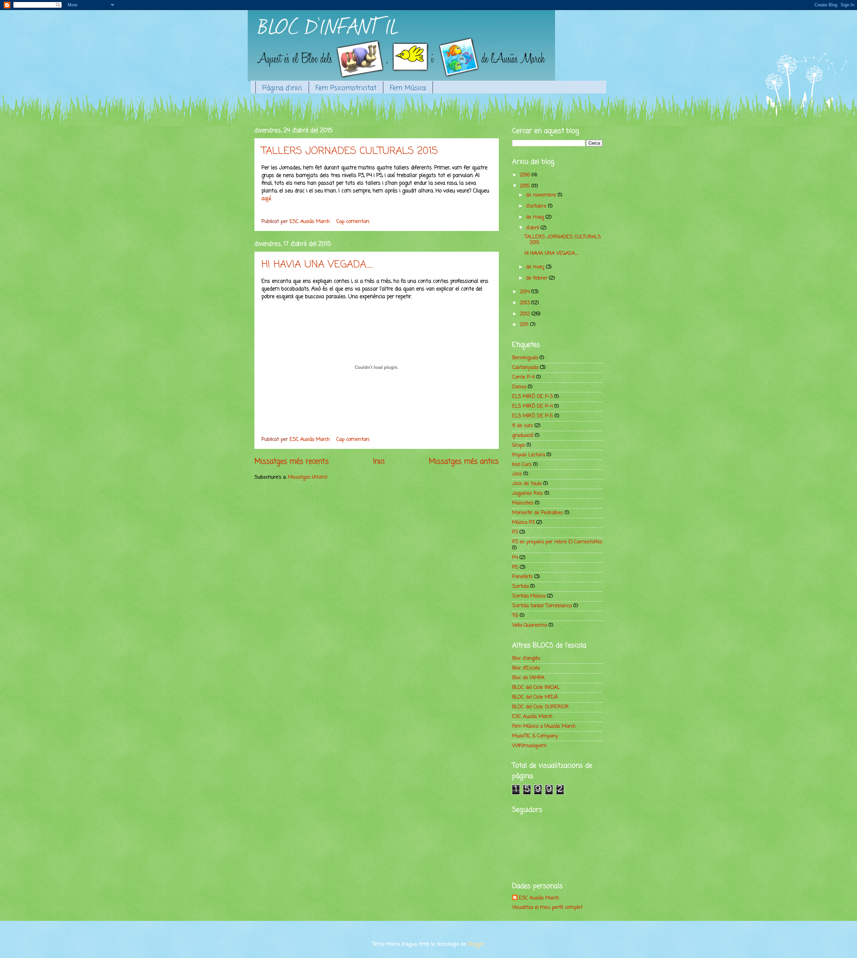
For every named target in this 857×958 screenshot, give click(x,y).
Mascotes (522, 503)
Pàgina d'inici (282, 88)
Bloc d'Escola (526, 668)
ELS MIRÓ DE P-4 (532, 406)
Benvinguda (525, 358)
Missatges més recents (291, 462)
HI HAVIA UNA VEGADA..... (317, 264)
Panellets (522, 576)
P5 (515, 567)
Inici (379, 462)
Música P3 (523, 522)
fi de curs (522, 425)
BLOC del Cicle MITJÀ (535, 697)
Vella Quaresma (529, 625)
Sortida (520, 586)
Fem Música (408, 88)
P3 (515, 532)
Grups (518, 445)
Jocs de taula (527, 483)
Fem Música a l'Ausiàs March (543, 726)
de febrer (537, 278)
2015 (526, 186)
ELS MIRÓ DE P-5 (532, 416)
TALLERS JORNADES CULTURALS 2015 (349, 151)
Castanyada (525, 367)
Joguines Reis (527, 493)
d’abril (533, 228)
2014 (525, 292)
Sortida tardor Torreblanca (542, 606)
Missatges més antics (464, 462)
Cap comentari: (353, 221)
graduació (522, 435)
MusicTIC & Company (535, 736)
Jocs (517, 474)
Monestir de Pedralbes (537, 512)
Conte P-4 (523, 377)
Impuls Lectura (528, 455)
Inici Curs (522, 464)
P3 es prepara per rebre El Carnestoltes (557, 542)
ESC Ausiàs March (532, 716)
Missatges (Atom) (307, 477)
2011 (525, 324)
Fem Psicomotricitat (346, 88)
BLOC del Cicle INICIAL (536, 687)
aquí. (266, 199)
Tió (515, 615)
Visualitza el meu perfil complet (547, 907)
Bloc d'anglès (526, 658)
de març (536, 267)
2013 (525, 303)
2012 (526, 314)
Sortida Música (528, 596)
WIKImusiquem (529, 745)
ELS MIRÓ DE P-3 (532, 396)
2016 (526, 175)
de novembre (542, 195)
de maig (536, 217)
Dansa (519, 387)
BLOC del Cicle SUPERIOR (540, 707)
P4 (515, 557)
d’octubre (537, 206)
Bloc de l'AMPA (528, 678)
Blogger (476, 944)
